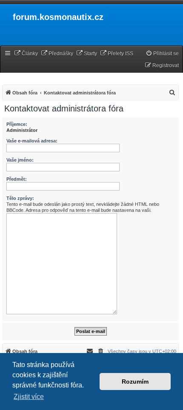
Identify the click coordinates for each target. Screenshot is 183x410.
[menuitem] (26, 54)
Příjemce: (16, 124)
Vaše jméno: (20, 159)
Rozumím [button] (135, 381)
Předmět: (16, 179)
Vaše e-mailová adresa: (31, 140)
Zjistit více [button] (29, 396)
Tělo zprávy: (20, 198)
